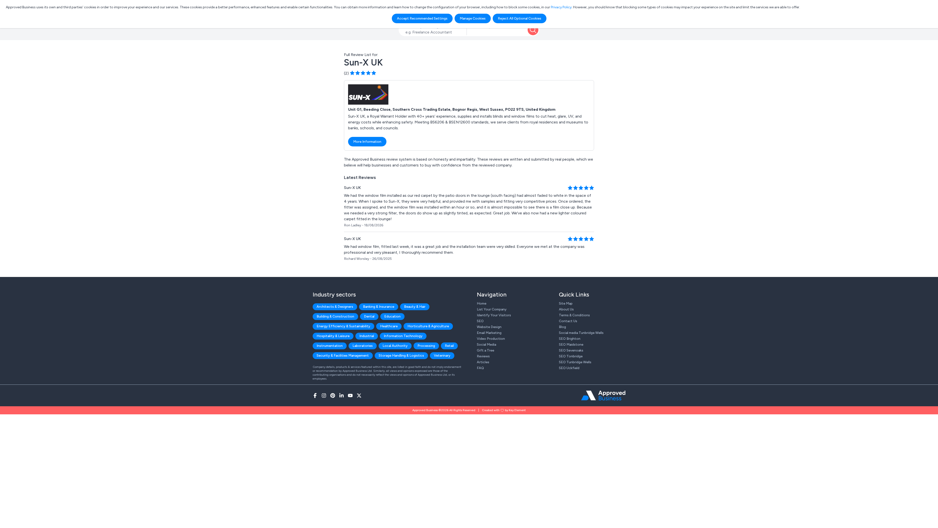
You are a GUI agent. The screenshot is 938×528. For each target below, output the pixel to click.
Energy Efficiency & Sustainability (343, 326)
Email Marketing (489, 333)
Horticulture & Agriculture (428, 326)
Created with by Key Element (504, 410)
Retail (449, 346)
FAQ (480, 368)
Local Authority (395, 346)
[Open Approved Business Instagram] (323, 395)
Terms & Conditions (574, 315)
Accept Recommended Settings (422, 18)
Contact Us (568, 321)
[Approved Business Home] (603, 395)
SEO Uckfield (569, 368)
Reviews (483, 356)
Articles (483, 362)
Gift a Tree (485, 350)
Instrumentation (330, 346)
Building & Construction (335, 316)
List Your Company (492, 309)
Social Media (486, 344)
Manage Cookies (473, 18)
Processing (426, 346)
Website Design (489, 327)
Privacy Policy (561, 7)
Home (481, 303)
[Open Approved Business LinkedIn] (341, 395)
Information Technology (403, 336)
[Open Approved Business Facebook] (315, 395)
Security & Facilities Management (343, 355)
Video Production (491, 339)
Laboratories (362, 346)
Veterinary (442, 355)
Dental (369, 316)
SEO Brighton (569, 339)
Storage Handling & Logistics (401, 355)
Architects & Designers (335, 307)
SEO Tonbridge (571, 356)
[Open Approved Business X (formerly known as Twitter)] (359, 395)
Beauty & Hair (415, 307)
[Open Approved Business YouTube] (350, 395)
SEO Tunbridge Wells (575, 362)
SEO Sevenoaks (571, 350)
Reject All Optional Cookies (519, 18)
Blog (562, 327)
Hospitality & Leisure (333, 336)
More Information (367, 142)
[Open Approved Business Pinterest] (332, 395)
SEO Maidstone (571, 344)
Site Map (566, 303)
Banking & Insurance (378, 307)
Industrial (366, 336)
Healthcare (389, 326)
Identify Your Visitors (494, 315)
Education (392, 316)
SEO (480, 321)
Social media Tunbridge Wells (581, 333)
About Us (566, 309)
